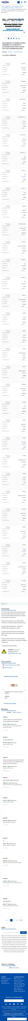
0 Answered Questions (18, 51)
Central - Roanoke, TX (18, 981)
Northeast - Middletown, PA (19, 985)
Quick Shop (14, 698)
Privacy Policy (14, 1009)
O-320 (8, 9)
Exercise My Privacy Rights (15, 1006)
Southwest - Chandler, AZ (19, 980)
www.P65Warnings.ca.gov (14, 653)
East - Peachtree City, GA (19, 986)
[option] (13, 24)
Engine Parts (8, 6)
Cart (26, 2)
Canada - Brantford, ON (18, 989)
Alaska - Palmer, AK (17, 988)
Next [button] (24, 690)
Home (3, 6)
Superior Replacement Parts (17, 6)
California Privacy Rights (6, 1006)
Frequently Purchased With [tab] (11, 676)
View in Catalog (15, 967)
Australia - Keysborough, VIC (19, 991)
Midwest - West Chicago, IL (19, 983)
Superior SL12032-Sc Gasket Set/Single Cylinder (14, 692)
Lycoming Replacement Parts (7, 7)
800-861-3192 (4, 981)
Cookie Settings (23, 1006)
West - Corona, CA (17, 978)
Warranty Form (8, 667)
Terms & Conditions (20, 1008)
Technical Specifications (10, 665)
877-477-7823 (8, 978)
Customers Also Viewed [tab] (10, 703)
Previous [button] (4, 690)
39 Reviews (9, 51)
